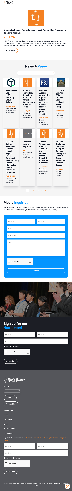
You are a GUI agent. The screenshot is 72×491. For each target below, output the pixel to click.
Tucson (16, 346)
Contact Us (10, 404)
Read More (10, 50)
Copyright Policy (57, 483)
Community (8, 419)
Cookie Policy (49, 483)
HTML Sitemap (9, 429)
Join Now (10, 398)
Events (6, 415)
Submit (36, 271)
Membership (8, 410)
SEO (63, 483)
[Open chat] (67, 486)
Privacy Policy (41, 483)
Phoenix (7, 346)
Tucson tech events (40, 438)
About (6, 424)
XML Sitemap (8, 433)
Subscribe (10, 361)
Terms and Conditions (32, 483)
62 (42, 190)
